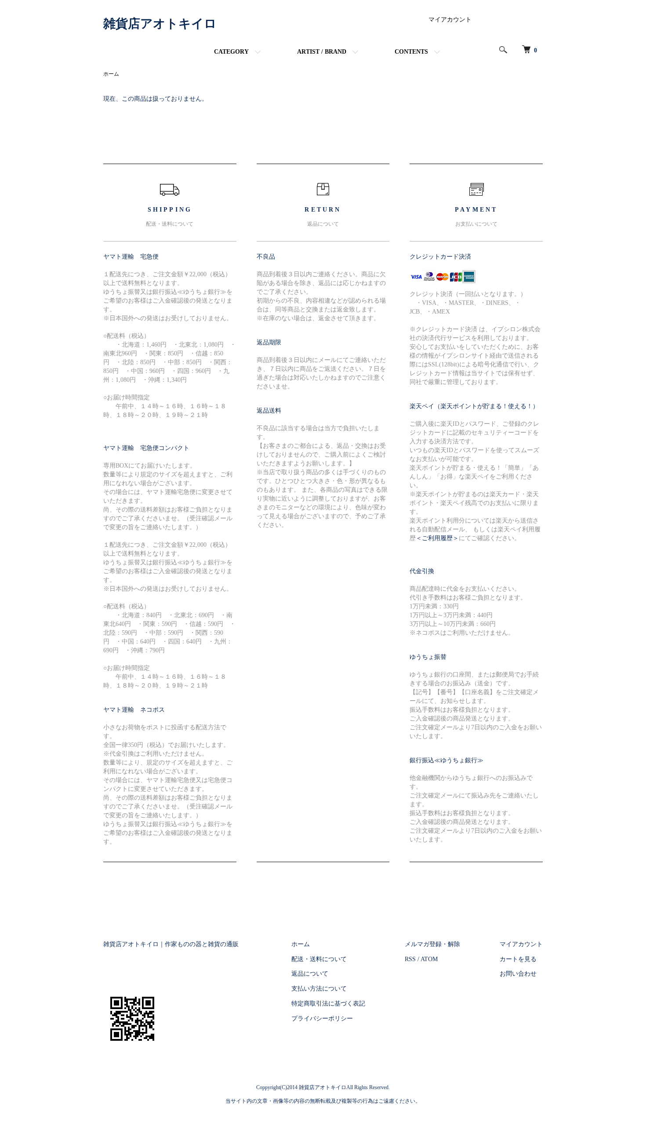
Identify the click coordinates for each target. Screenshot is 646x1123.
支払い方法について (319, 988)
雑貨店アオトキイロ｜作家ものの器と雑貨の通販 (171, 944)
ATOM (429, 959)
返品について (309, 973)
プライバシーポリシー (322, 1018)
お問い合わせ (518, 973)
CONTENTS (411, 51)
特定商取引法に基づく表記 (328, 1003)
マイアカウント (450, 19)
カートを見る (518, 959)
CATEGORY (231, 51)
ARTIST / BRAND (321, 51)
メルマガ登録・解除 (432, 944)
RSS (410, 959)
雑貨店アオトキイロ (160, 23)
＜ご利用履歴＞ (437, 538)
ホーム (111, 74)
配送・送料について (319, 959)
